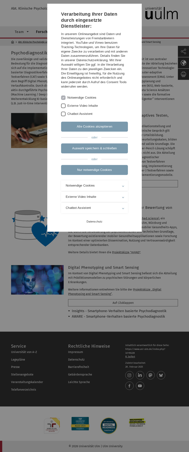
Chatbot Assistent (79, 114)
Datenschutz (94, 221)
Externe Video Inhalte (82, 105)
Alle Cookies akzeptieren (94, 126)
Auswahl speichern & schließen (94, 148)
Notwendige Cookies (82, 97)
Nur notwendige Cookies (94, 170)
